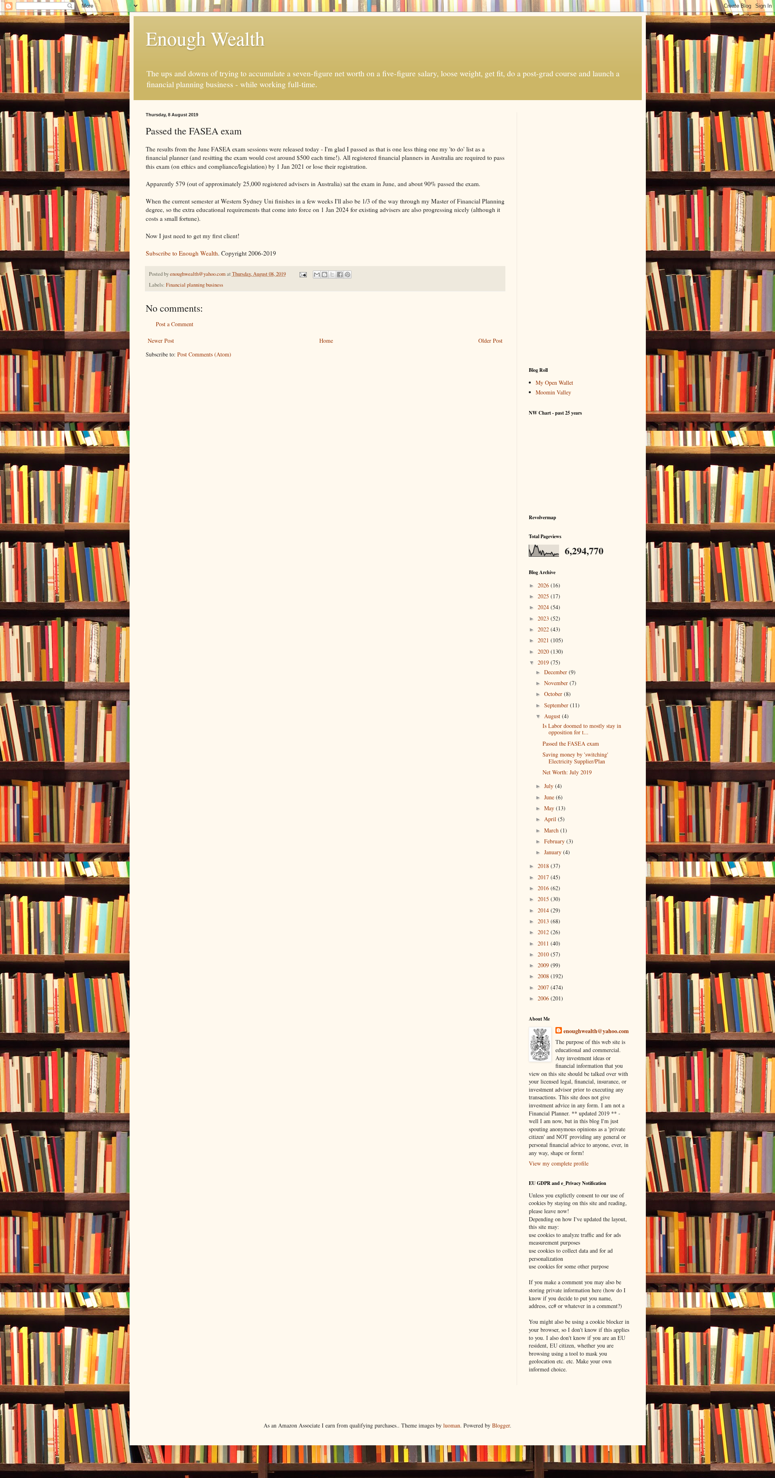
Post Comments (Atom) (204, 354)
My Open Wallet (554, 382)
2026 (544, 585)
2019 (544, 662)
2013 (544, 921)
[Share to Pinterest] (348, 274)
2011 (544, 943)
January (553, 852)
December (556, 672)
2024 (544, 607)
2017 (544, 877)
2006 (544, 998)
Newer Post (161, 340)
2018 (544, 866)
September (557, 705)
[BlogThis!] (324, 274)
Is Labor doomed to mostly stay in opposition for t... (581, 729)
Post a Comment (174, 324)
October (554, 694)
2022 (544, 629)
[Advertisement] (579, 233)
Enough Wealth (205, 38)
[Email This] (317, 274)
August (553, 716)
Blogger (501, 1425)
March (552, 830)
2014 (544, 910)
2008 (544, 976)
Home (326, 340)
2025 (544, 596)
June (550, 797)
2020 (544, 651)
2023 (544, 618)
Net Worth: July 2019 (567, 772)
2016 (544, 888)
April (551, 819)
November (557, 683)
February (555, 841)
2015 (544, 899)
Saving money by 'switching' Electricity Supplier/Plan (575, 758)
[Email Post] (302, 273)
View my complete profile (559, 1163)
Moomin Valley (553, 392)
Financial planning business (194, 284)
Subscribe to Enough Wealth (182, 253)
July (549, 786)
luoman (451, 1425)
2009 (544, 965)
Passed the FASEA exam (570, 743)
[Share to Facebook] (340, 274)
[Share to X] (332, 274)
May (550, 808)
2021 (544, 640)
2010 (544, 954)
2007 (544, 987)
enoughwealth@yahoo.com (596, 1031)
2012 (544, 932)
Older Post (490, 340)
